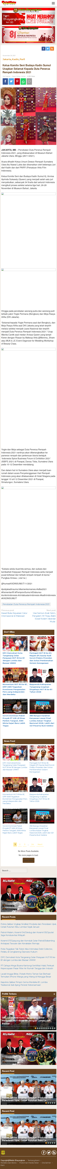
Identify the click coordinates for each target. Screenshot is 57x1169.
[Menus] (53, 3)
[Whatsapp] (23, 81)
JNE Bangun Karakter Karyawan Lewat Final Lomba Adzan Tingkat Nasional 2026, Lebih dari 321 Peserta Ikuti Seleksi (42, 721)
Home (23, 76)
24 (32, 844)
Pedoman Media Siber (29, 1163)
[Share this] (5, 81)
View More (28, 860)
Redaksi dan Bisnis (8, 1163)
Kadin (15, 59)
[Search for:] (14, 870)
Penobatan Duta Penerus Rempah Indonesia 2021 (26, 604)
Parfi (22, 59)
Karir (3, 1165)
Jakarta (7, 59)
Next (40, 844)
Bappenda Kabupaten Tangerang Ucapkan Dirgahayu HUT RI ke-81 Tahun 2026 (39, 797)
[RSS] (52, 49)
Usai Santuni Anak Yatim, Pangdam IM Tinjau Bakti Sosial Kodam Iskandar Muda (44, 616)
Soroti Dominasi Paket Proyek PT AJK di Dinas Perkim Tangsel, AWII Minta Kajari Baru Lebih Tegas (14, 721)
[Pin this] (17, 81)
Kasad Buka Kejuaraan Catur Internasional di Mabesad (14, 613)
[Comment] (29, 81)
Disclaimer (46, 1163)
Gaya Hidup (16, 76)
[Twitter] (48, 49)
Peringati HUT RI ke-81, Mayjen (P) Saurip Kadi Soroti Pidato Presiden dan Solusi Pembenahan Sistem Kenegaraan (41, 658)
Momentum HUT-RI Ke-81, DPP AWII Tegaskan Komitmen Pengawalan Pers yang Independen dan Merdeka (15, 689)
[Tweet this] (11, 81)
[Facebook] (44, 49)
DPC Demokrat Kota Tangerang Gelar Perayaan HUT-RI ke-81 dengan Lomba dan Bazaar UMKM (14, 658)
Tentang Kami (34, 1160)
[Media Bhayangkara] (9, 3)
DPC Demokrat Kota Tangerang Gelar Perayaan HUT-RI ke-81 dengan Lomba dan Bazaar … (26, 1020)
